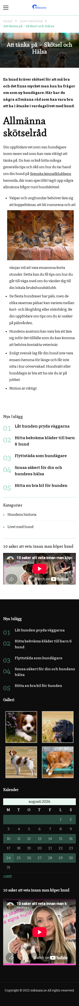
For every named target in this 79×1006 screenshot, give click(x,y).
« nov (7, 876)
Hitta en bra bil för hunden (41, 485)
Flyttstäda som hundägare (41, 455)
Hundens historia (21, 514)
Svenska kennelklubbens (50, 174)
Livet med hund (20, 527)
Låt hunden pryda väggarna (42, 426)
